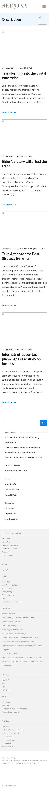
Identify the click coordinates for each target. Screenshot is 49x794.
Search (43, 423)
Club (4, 687)
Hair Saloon (6, 690)
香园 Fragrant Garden (10, 585)
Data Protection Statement (13, 730)
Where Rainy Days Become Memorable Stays (20, 638)
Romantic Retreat (9, 626)
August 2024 (10, 484)
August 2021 (10, 495)
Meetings (6, 702)
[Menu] (44, 6)
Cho (3, 598)
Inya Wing (6, 542)
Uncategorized (11, 519)
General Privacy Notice (11, 733)
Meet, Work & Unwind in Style (14, 633)
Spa (3, 683)
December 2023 (12, 489)
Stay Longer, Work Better (12, 629)
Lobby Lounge (7, 592)
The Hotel (6, 538)
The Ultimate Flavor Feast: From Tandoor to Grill (21, 657)
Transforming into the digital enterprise (22, 447)
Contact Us (6, 726)
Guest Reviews (8, 555)
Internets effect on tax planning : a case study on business (21, 359)
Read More (7, 112)
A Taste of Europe (9, 653)
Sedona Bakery (8, 595)
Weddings (6, 705)
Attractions (6, 552)
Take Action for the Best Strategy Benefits (20, 256)
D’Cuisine (6, 582)
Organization (8, 68)
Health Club (7, 680)
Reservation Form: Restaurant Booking (22, 437)
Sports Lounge (8, 588)
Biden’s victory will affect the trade (20, 452)
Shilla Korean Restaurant (12, 602)
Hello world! (10, 442)
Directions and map (10, 545)
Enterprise (7, 248)
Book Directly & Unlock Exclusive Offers (18, 617)
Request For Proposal (11, 712)
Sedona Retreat (8, 613)
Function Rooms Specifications (14, 709)
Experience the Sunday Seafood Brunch (18, 641)
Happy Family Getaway (11, 622)
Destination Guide (9, 549)
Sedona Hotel (7, 746)
